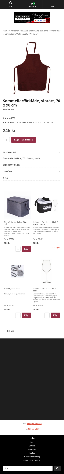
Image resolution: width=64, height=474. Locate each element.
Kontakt (32, 453)
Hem (5, 31)
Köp (26, 249)
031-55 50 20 (33, 429)
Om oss (32, 446)
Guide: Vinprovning (32, 457)
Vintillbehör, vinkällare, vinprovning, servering (29, 31)
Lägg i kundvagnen (23, 140)
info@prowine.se (34, 423)
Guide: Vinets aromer (32, 460)
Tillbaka (9, 331)
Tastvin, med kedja (12, 288)
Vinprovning (55, 31)
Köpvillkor (32, 449)
